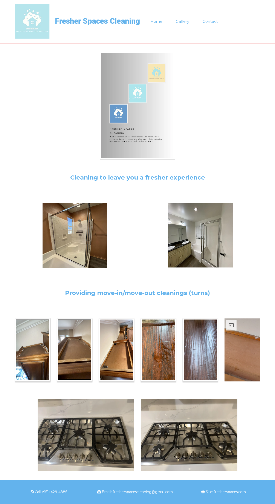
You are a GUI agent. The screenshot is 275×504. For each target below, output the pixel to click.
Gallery (182, 21)
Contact (210, 21)
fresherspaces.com (230, 492)
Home (156, 21)
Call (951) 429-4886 (51, 492)
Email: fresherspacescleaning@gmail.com (137, 492)
